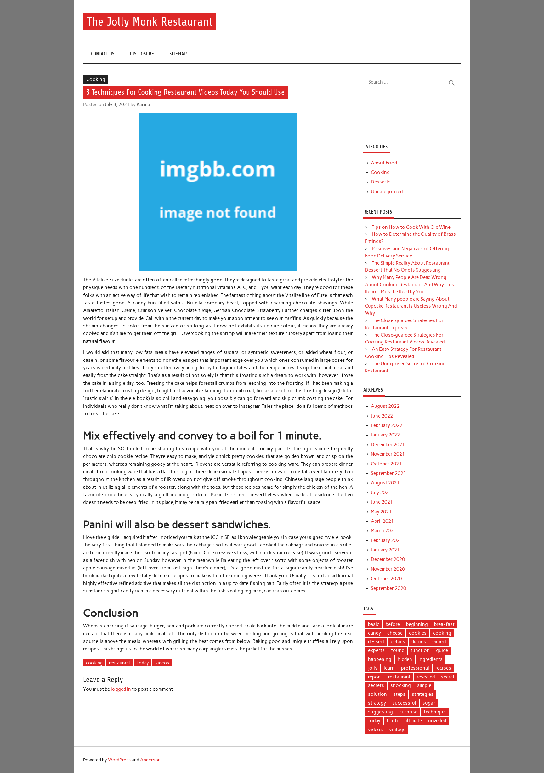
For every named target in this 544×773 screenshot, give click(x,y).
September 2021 (388, 473)
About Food (384, 163)
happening (379, 659)
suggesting (380, 712)
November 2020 (388, 569)
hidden (405, 659)
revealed (426, 677)
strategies (423, 694)
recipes (443, 668)
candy (374, 633)
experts (376, 650)
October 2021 (386, 464)
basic (373, 624)
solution (377, 694)
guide (442, 650)
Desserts (381, 182)
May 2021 (381, 512)
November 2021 (388, 454)
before (393, 624)
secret (448, 677)
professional (415, 668)
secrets (376, 685)
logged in (121, 689)
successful (404, 703)
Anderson (150, 759)
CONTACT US (102, 54)
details (398, 641)
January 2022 (385, 435)
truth (392, 721)
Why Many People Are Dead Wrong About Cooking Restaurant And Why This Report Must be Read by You (409, 284)
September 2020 (388, 588)
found (397, 650)
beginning (417, 624)
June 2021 (382, 502)
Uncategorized (387, 191)
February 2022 (386, 425)
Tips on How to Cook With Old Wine (411, 227)
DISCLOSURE (142, 54)
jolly (372, 668)
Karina (143, 104)
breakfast (444, 624)
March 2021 (383, 531)
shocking (400, 685)
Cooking (95, 79)
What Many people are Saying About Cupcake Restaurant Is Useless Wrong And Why (411, 306)
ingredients (430, 659)
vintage (397, 729)
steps (399, 694)
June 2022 (382, 416)
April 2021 (382, 521)
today (143, 663)
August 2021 (385, 483)
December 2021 (388, 444)
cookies (418, 633)
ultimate (413, 721)
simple (424, 685)
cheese (395, 633)
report (375, 677)
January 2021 (385, 550)
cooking (94, 663)
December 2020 (388, 559)
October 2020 (386, 578)
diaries (418, 641)
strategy (377, 703)
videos (162, 663)
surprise (408, 712)
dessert (376, 641)
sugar (428, 703)
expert (439, 641)
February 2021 (386, 540)
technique (435, 712)
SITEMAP (178, 54)
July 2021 (381, 492)
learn (389, 668)
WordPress (119, 759)
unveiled (437, 721)
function (420, 650)
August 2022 (385, 406)
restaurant (119, 663)
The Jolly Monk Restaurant (149, 21)
